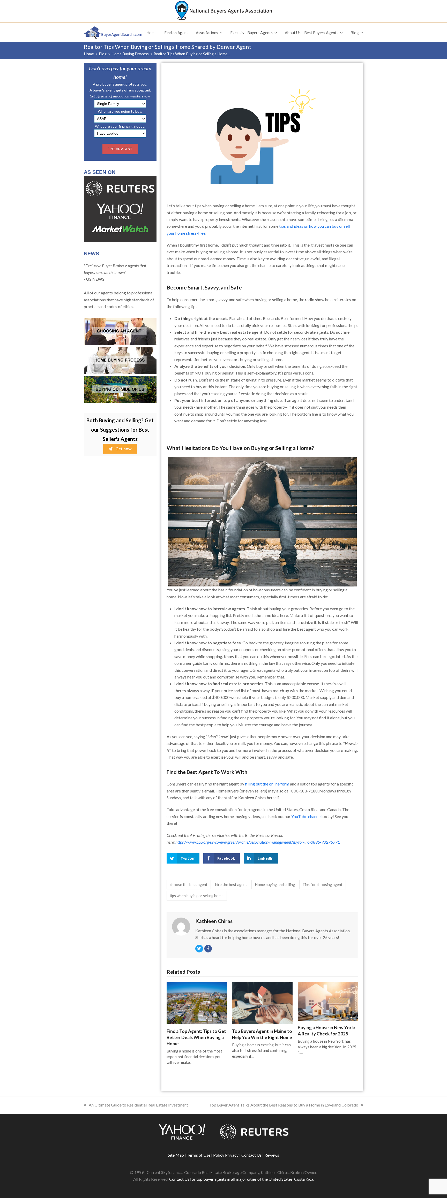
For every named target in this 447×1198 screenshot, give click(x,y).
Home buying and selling (275, 884)
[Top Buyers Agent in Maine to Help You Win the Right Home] (262, 1002)
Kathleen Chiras (214, 921)
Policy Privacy (226, 1155)
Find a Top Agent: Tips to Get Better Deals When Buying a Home (196, 1037)
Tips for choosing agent (322, 884)
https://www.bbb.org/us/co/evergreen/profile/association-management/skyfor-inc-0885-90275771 (257, 842)
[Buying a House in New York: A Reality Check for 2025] (328, 1000)
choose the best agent (188, 884)
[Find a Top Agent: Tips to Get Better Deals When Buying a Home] (197, 1002)
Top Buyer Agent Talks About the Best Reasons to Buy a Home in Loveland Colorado (283, 1104)
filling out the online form (267, 783)
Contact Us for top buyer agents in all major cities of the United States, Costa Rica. (241, 1179)
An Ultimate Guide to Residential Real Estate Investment (138, 1104)
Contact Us (251, 1155)
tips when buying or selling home (197, 895)
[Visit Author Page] (181, 926)
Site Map (176, 1155)
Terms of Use (198, 1155)
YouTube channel (306, 816)
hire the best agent (231, 884)
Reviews (271, 1155)
